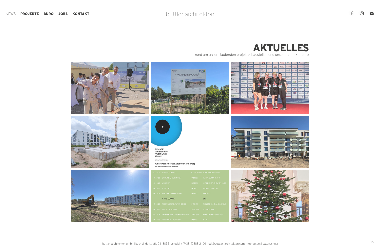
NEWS (11, 13)
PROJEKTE (29, 13)
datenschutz (270, 243)
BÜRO (49, 13)
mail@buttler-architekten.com (226, 243)
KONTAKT (80, 13)
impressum (254, 243)
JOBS (63, 13)
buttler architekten (190, 14)
